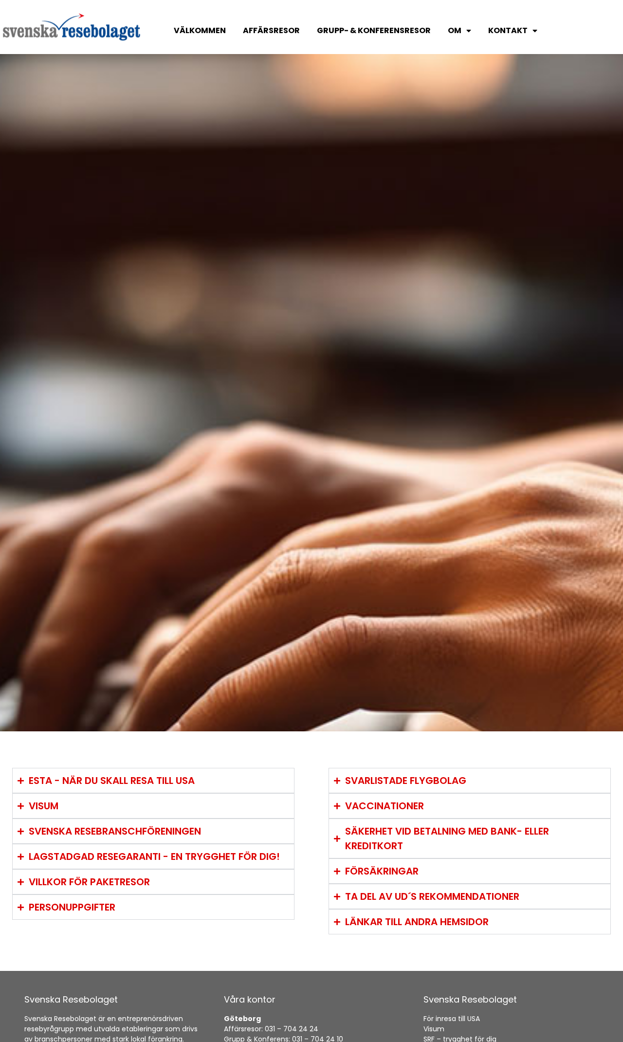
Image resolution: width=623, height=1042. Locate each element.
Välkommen (200, 30)
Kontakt (508, 30)
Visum (433, 1029)
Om (454, 30)
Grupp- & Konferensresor (374, 30)
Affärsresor (271, 30)
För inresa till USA (451, 1018)
